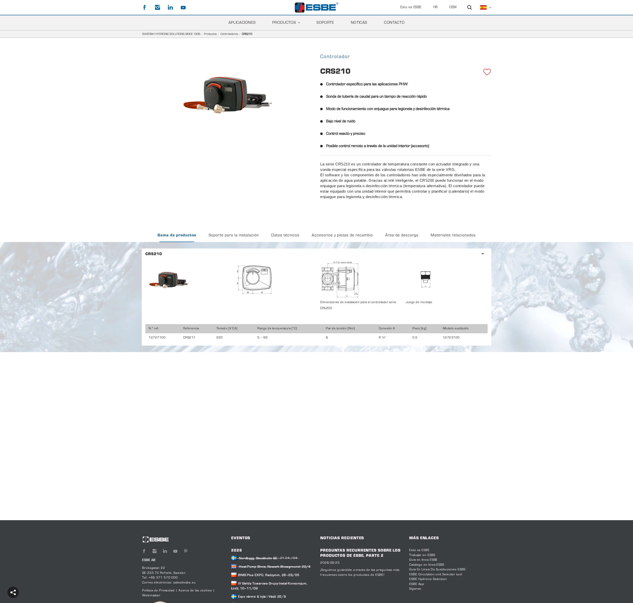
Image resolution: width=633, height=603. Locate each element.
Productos (284, 22)
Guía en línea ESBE (423, 559)
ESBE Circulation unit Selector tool (435, 574)
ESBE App (416, 584)
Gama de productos (177, 235)
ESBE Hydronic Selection (428, 579)
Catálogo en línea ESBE (427, 564)
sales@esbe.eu (184, 582)
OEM (453, 7)
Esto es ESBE (411, 7)
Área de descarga (401, 235)
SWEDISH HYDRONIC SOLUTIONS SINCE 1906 (171, 34)
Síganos (415, 588)
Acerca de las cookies (195, 590)
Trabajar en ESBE (422, 555)
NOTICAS (359, 22)
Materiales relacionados (453, 235)
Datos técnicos (285, 235)
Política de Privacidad (159, 590)
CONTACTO (394, 22)
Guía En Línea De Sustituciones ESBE (437, 569)
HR (435, 7)
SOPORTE (325, 22)
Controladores (229, 34)
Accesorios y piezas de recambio (342, 235)
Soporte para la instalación (234, 235)
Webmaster (151, 595)
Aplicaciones (242, 22)
